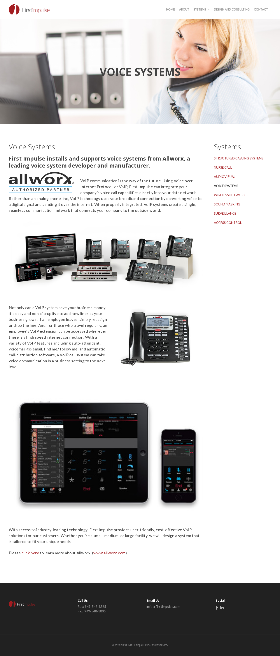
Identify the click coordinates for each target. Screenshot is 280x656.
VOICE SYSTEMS (226, 186)
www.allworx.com (109, 552)
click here (30, 552)
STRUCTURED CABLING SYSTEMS (238, 158)
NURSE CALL (223, 167)
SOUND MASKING (227, 204)
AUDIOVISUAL (224, 177)
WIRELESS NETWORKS (230, 195)
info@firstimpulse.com (163, 606)
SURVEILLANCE (225, 213)
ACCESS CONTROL (228, 223)
